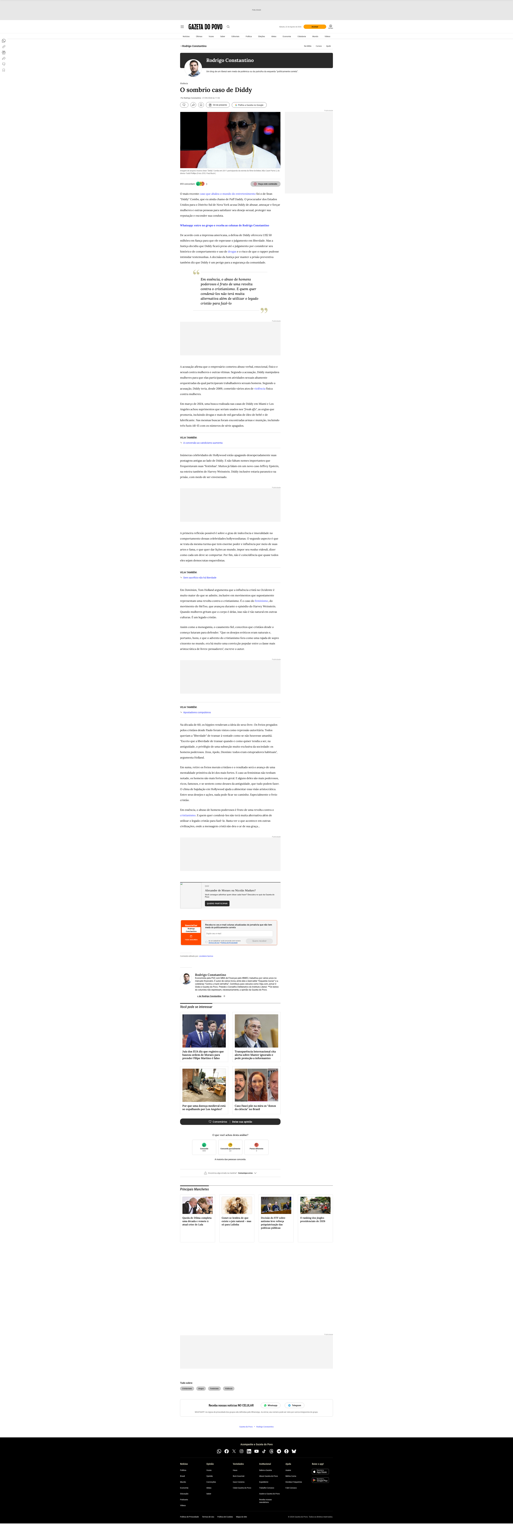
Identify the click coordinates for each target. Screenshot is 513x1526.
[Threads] (271, 1451)
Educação (184, 1494)
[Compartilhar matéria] (193, 105)
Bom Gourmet (238, 1476)
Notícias (186, 36)
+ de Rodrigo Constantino (209, 996)
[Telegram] (279, 1451)
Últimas (199, 36)
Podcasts (184, 1500)
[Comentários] (184, 105)
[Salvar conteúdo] (201, 105)
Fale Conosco (291, 1488)
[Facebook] (226, 1451)
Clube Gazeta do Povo (242, 1488)
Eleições (261, 36)
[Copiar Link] (4, 46)
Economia (287, 36)
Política (249, 36)
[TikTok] (264, 1451)
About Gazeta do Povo (268, 1476)
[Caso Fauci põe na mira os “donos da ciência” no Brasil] (256, 1085)
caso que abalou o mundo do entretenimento (228, 193)
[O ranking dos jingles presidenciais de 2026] (315, 1205)
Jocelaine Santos (206, 956)
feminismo (261, 600)
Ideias (273, 36)
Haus (235, 1470)
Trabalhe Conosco (266, 1488)
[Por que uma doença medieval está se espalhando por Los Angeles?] (204, 1085)
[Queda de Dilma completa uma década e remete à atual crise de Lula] (197, 1205)
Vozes (211, 36)
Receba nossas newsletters (265, 1501)
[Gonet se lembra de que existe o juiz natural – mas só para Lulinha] (237, 1205)
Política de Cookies (225, 1517)
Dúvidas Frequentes (293, 1482)
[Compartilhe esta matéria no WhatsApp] (4, 41)
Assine (288, 1470)
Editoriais (235, 36)
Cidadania (302, 36)
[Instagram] (241, 1451)
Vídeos (327, 36)
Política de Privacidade (189, 1517)
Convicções (211, 1482)
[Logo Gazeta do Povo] (205, 26)
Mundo (315, 36)
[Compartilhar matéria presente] (4, 52)
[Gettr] (286, 1451)
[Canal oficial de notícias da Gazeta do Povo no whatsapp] (219, 1451)
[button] (230, 1174)
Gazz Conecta (238, 1482)
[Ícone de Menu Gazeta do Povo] (182, 27)
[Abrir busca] (228, 26)
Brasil (182, 1476)
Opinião (209, 1476)
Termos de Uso (208, 1517)
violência (259, 388)
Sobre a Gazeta (265, 1470)
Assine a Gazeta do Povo (269, 1494)
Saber (222, 36)
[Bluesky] (294, 1451)
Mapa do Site (241, 1517)
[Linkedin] (249, 1451)
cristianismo (188, 815)
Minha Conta (290, 1476)
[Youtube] (256, 1451)
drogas (232, 251)
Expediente (263, 1482)
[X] (234, 1451)
